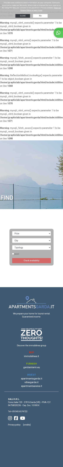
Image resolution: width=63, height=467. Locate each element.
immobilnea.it (31, 356)
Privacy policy (14, 425)
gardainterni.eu (31, 367)
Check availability (31, 260)
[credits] (27, 425)
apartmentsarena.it (31, 386)
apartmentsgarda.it (31, 378)
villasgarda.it (31, 382)
